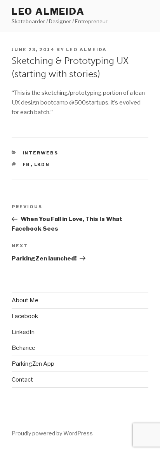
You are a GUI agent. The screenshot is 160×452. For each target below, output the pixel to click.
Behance (23, 347)
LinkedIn (23, 332)
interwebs (41, 153)
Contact (22, 379)
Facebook (25, 316)
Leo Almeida (48, 11)
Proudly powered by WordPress (52, 433)
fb (27, 164)
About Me (25, 300)
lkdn (42, 164)
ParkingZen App (33, 363)
